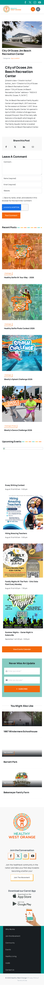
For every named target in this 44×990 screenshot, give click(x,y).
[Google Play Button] (22, 902)
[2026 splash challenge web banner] (22, 336)
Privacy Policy (33, 978)
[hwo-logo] (12, 6)
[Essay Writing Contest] (23, 449)
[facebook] (25, 2)
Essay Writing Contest (15, 485)
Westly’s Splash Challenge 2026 (18, 379)
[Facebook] (6, 146)
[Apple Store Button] (22, 894)
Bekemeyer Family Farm (16, 792)
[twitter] (30, 2)
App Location (15, 58)
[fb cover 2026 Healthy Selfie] (22, 234)
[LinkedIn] (24, 146)
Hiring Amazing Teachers (16, 533)
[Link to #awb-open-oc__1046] (33, 9)
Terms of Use (22, 980)
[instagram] (35, 2)
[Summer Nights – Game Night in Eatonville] (23, 596)
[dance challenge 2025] (22, 387)
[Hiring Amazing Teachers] (23, 497)
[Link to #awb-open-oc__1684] (38, 9)
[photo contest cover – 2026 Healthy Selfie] (22, 285)
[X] (15, 146)
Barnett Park (10, 761)
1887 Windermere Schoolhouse (20, 731)
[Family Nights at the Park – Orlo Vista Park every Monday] (23, 545)
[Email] (33, 146)
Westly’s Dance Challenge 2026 (18, 430)
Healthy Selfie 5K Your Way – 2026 (19, 277)
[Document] (22, 22)
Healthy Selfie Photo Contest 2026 (19, 328)
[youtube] (39, 2)
